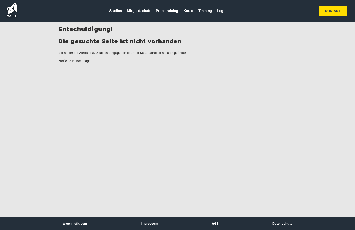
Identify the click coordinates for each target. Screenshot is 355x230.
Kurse (188, 11)
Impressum (149, 223)
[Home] (12, 16)
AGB (215, 223)
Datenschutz (282, 223)
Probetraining (167, 11)
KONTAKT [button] (332, 11)
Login (221, 11)
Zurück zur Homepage (74, 61)
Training (205, 11)
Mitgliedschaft (138, 11)
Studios (115, 11)
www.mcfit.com (75, 223)
